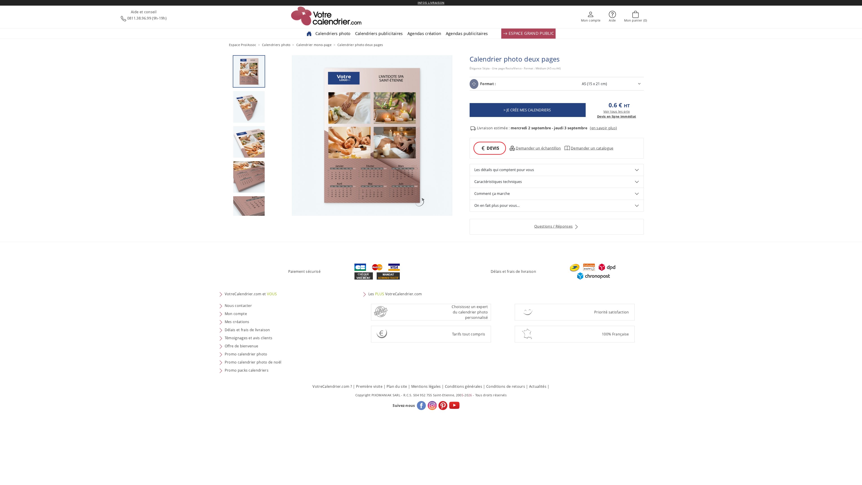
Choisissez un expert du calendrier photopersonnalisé (470, 312)
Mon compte (236, 313)
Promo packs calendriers (246, 370)
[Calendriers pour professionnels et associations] (309, 33)
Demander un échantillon (538, 148)
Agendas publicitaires (467, 33)
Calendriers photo (332, 33)
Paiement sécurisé (304, 271)
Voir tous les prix (616, 111)
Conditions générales (463, 386)
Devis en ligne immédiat (616, 116)
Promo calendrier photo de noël (253, 362)
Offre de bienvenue (241, 346)
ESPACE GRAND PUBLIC (531, 33)
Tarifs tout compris (468, 334)
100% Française (615, 334)
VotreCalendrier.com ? (332, 386)
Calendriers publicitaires (379, 33)
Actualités (537, 386)
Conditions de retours (505, 386)
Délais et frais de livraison (513, 271)
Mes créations (237, 321)
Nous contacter (238, 305)
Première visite (369, 386)
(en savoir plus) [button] (603, 128)
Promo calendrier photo (246, 354)
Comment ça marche (492, 193)
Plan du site (397, 386)
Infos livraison (431, 2)
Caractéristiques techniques (498, 181)
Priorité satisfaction (611, 312)
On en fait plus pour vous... (497, 205)
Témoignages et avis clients (249, 337)
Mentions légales (426, 386)
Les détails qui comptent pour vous (504, 169)
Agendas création (424, 33)
